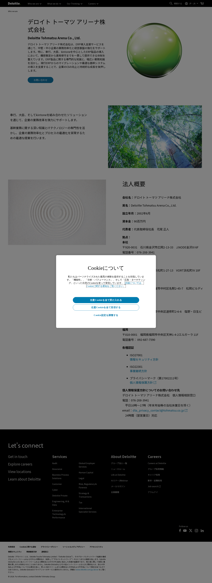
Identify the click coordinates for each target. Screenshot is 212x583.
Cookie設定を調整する (106, 315)
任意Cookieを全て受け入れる (106, 300)
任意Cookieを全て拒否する (106, 307)
